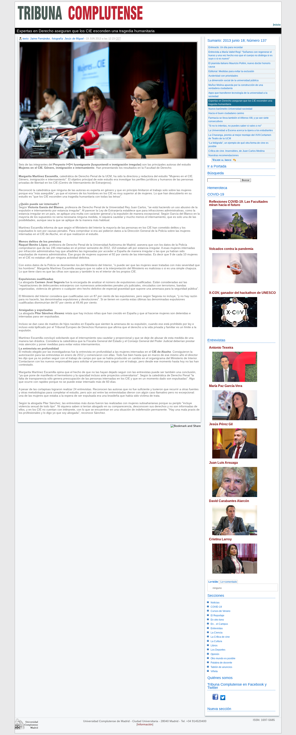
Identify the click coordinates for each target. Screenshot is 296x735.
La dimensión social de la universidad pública (233, 80)
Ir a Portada (216, 166)
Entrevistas (216, 340)
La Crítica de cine (220, 636)
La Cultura (216, 641)
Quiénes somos (220, 678)
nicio (277, 24)
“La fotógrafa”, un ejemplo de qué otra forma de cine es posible (238, 144)
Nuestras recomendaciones (223, 155)
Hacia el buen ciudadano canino (226, 113)
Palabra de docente (221, 662)
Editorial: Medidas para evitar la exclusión (231, 71)
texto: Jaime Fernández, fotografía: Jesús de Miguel (53, 38)
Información (144, 724)
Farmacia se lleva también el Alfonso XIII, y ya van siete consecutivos (238, 119)
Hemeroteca (217, 188)
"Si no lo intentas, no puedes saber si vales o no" (235, 125)
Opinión (215, 654)
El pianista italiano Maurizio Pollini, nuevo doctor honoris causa (239, 65)
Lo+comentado (228, 581)
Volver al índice (221, 159)
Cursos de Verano (220, 611)
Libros (214, 645)
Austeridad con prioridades (223, 75)
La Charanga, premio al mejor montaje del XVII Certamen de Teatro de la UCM (239, 137)
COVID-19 (215, 194)
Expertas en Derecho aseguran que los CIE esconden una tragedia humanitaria (240, 102)
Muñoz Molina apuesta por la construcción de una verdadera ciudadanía (235, 87)
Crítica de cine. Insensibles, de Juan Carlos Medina (236, 151)
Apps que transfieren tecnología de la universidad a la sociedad (237, 94)
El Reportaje (217, 615)
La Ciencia (217, 632)
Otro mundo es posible (223, 658)
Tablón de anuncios (221, 667)
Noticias (215, 602)
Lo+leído (213, 581)
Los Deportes (218, 649)
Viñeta (214, 671)
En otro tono (217, 619)
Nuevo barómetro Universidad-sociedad (230, 108)
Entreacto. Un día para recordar (225, 47)
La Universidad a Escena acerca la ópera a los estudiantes (240, 130)
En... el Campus (219, 624)
